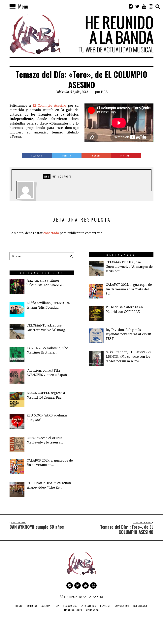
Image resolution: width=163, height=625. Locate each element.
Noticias (32, 605)
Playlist (105, 605)
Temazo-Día (70, 605)
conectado (51, 233)
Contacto (92, 610)
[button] (70, 256)
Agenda (46, 605)
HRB (104, 92)
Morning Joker (73, 610)
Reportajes (140, 605)
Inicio (19, 605)
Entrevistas (88, 605)
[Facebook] (130, 6)
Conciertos (122, 605)
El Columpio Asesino (49, 105)
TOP (56, 605)
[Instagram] (150, 6)
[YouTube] (144, 6)
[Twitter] (137, 6)
